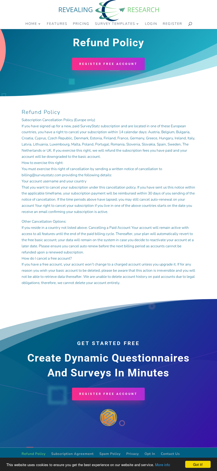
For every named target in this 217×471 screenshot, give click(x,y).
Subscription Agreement (72, 453)
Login (151, 24)
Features (57, 24)
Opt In (150, 453)
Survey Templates (115, 24)
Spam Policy (110, 453)
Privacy (132, 453)
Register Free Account (108, 64)
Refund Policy (34, 453)
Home (31, 24)
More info (162, 464)
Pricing (81, 24)
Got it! (198, 464)
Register (172, 24)
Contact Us (170, 453)
